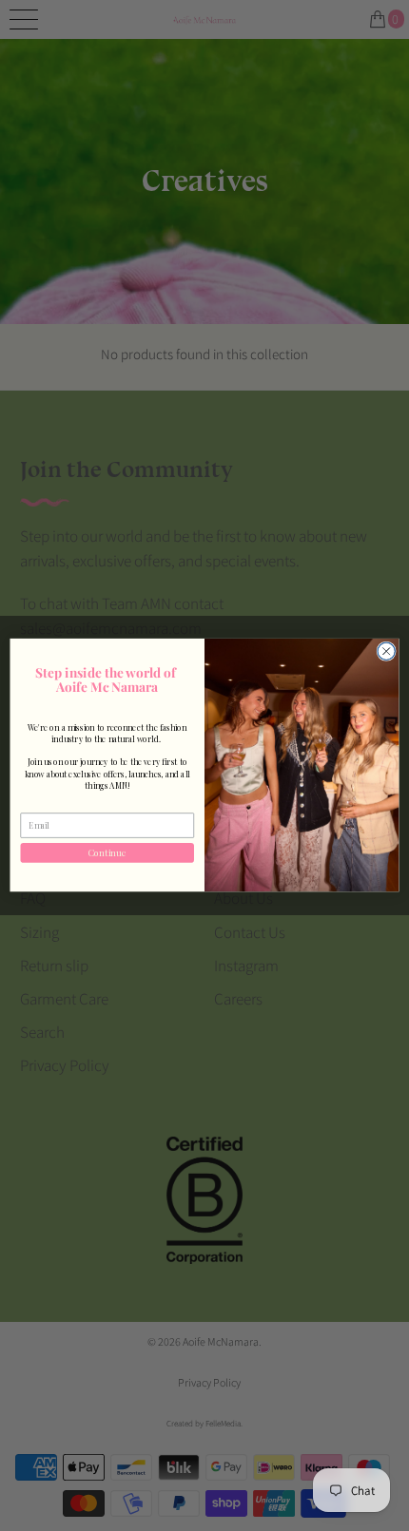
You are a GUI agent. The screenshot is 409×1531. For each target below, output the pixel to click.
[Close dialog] (386, 651)
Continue (107, 853)
